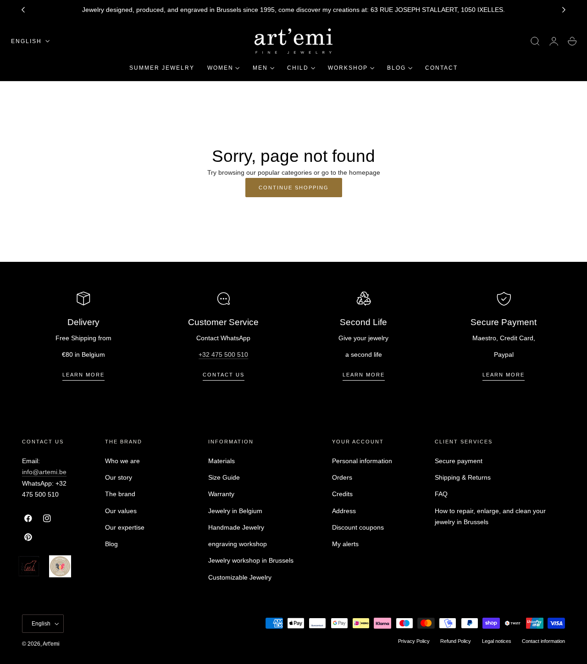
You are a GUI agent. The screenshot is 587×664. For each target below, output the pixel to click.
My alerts (345, 544)
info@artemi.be (44, 472)
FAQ (441, 494)
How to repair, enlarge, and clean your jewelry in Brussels (490, 516)
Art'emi (51, 644)
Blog (111, 544)
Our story (118, 477)
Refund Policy (455, 641)
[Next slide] (564, 10)
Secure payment (458, 461)
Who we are (122, 461)
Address (344, 510)
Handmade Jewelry (236, 527)
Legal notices (496, 641)
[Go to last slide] (23, 10)
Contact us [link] (223, 374)
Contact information (543, 641)
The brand (120, 494)
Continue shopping (294, 187)
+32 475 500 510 (223, 354)
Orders (342, 477)
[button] (535, 41)
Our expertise (124, 527)
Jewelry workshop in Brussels (251, 560)
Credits (342, 494)
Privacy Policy (414, 641)
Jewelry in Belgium (235, 510)
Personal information (362, 461)
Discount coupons (358, 527)
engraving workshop (237, 544)
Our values (121, 510)
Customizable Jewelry (239, 577)
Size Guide (224, 477)
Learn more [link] (83, 374)
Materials (221, 461)
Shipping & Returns (463, 477)
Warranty (221, 494)
